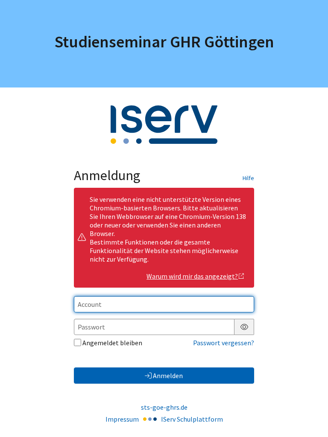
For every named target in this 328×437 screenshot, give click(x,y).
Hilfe (248, 178)
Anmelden (168, 375)
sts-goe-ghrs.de (164, 407)
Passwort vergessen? (223, 342)
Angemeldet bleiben (112, 342)
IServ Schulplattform (192, 419)
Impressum (122, 419)
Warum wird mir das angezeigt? (192, 276)
